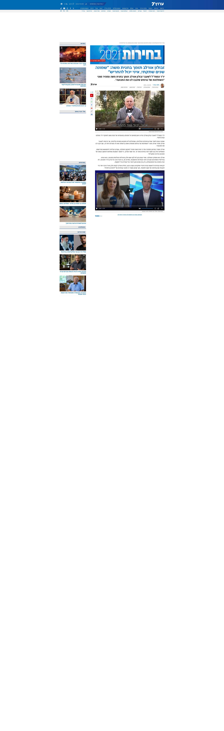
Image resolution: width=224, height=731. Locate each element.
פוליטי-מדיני (143, 8)
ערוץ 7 (163, 43)
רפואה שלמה (132, 11)
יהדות (92, 8)
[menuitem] (162, 8)
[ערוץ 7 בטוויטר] (73, 8)
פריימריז (139, 87)
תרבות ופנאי (115, 11)
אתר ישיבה (97, 11)
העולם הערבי (124, 11)
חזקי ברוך (156, 85)
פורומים (103, 11)
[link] (73, 64)
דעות (101, 8)
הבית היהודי (155, 87)
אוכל (96, 8)
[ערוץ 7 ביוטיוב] (64, 8)
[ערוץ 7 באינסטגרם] (67, 8)
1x (162, 129)
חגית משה (132, 87)
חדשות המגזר (160, 11)
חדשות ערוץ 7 (156, 5)
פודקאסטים (125, 8)
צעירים (140, 11)
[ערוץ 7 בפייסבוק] (70, 8)
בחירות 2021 (124, 87)
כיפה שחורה (152, 11)
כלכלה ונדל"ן (107, 8)
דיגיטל (145, 11)
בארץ (136, 8)
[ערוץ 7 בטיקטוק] (61, 8)
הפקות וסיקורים (85, 8)
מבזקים (156, 8)
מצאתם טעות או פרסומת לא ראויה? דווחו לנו (130, 214)
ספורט (109, 11)
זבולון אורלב (147, 87)
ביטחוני (150, 8)
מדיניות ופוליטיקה (156, 43)
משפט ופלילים (116, 8)
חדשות (162, 8)
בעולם (131, 8)
